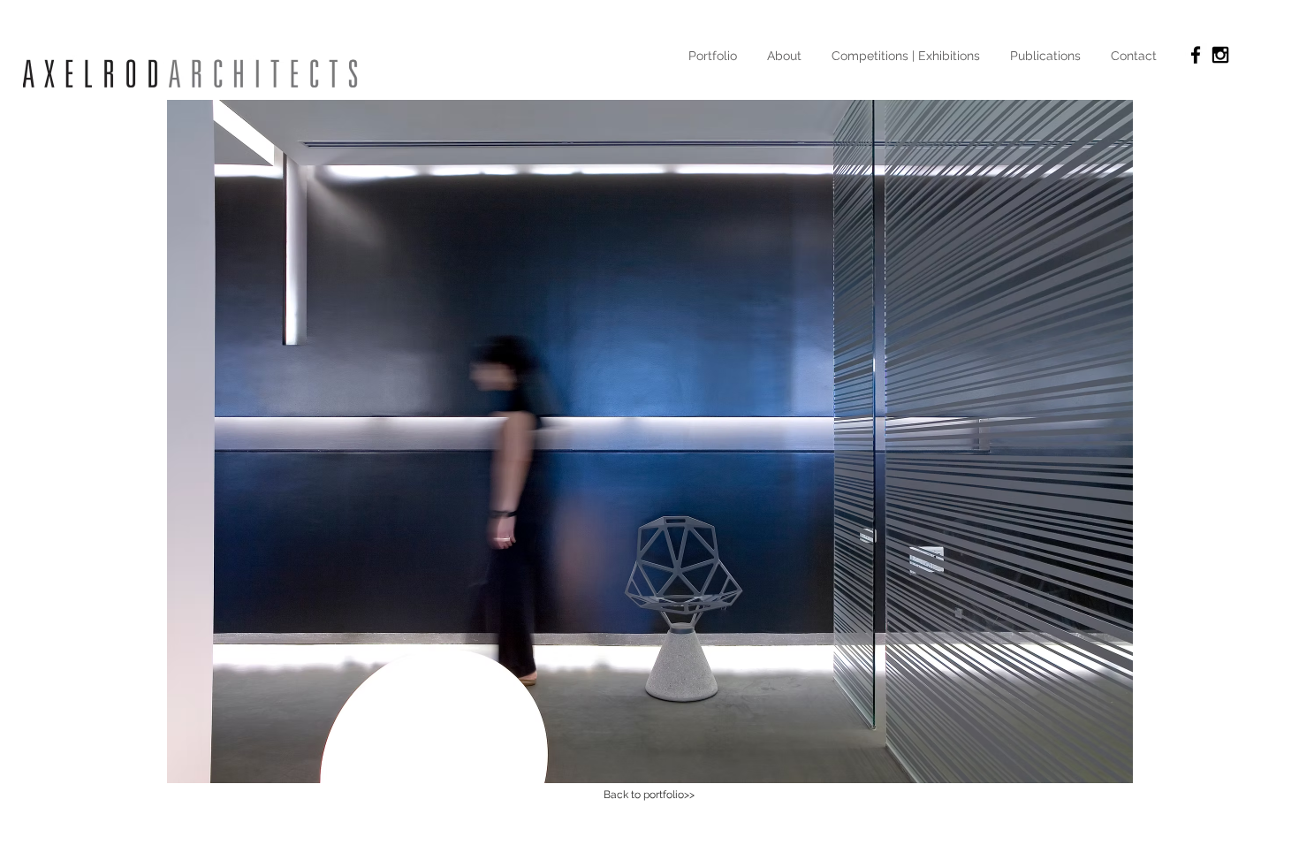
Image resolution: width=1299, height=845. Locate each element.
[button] (650, 441)
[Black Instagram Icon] (1220, 54)
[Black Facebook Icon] (1195, 54)
